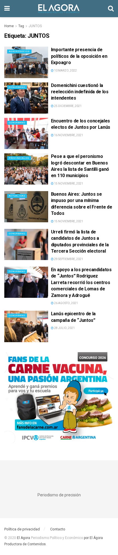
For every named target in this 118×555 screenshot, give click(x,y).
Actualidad (17, 196)
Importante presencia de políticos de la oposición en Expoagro (79, 56)
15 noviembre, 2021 (68, 183)
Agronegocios (19, 51)
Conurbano (17, 87)
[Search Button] (111, 8)
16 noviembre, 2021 (68, 135)
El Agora (24, 538)
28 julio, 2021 (64, 328)
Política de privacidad (22, 529)
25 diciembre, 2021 (68, 106)
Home (9, 26)
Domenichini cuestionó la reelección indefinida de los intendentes (80, 92)
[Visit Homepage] (58, 8)
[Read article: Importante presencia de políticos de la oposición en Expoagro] (26, 62)
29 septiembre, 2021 (68, 259)
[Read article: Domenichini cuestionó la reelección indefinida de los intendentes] (26, 98)
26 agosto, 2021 (66, 303)
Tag (21, 26)
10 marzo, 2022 (65, 70)
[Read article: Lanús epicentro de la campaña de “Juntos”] (26, 326)
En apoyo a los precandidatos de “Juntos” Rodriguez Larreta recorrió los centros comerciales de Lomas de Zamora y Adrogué (81, 282)
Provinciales (19, 158)
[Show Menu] (7, 8)
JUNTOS (35, 26)
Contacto (57, 529)
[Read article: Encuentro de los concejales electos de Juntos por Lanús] (26, 133)
